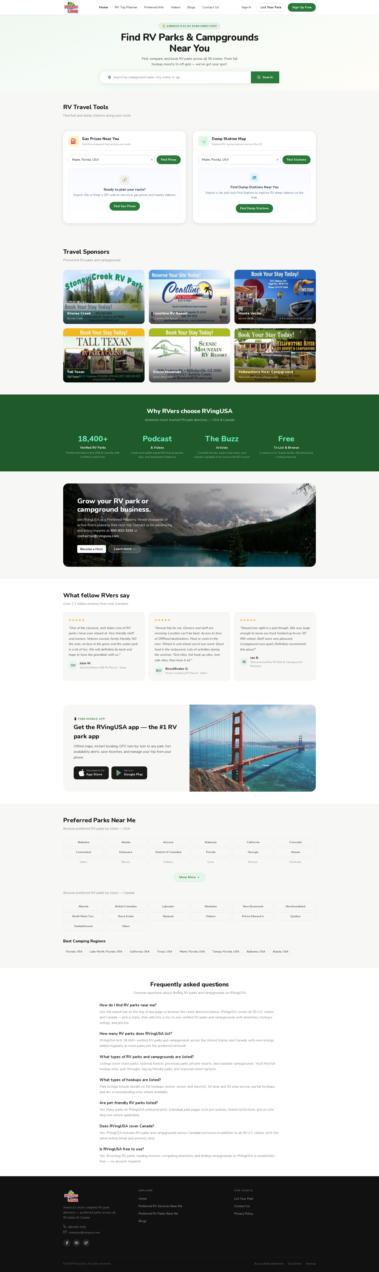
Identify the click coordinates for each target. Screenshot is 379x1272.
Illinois (126, 862)
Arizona (168, 842)
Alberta (83, 906)
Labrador (168, 906)
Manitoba (211, 906)
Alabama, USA (256, 952)
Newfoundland (295, 906)
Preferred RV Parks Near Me (158, 1214)
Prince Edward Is (253, 916)
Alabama (83, 842)
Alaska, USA (280, 952)
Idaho (83, 862)
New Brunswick (253, 906)
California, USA (139, 952)
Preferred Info (154, 7)
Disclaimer (294, 1263)
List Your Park (271, 7)
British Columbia (126, 906)
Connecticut (83, 852)
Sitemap (311, 1263)
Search (268, 77)
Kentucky (295, 862)
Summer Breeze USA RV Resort (98, 667)
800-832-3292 (77, 1227)
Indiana (168, 862)
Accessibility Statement (269, 1263)
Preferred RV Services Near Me (160, 1206)
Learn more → (125, 549)
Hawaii (295, 852)
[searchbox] (179, 77)
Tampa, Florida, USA (225, 952)
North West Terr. (83, 916)
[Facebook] (67, 1243)
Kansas (253, 862)
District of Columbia (168, 852)
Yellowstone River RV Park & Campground (276, 662)
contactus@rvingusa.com (84, 1232)
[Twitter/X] (86, 1243)
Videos (176, 7)
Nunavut (168, 916)
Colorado (295, 842)
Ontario (211, 916)
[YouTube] (76, 1243)
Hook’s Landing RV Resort (181, 673)
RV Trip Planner (126, 7)
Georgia (253, 852)
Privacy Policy (243, 1214)
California (253, 842)
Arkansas (211, 842)
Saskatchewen (83, 926)
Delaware (125, 852)
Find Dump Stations (254, 208)
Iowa (210, 862)
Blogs (191, 7)
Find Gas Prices (125, 206)
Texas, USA (164, 952)
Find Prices (168, 160)
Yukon (126, 926)
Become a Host (91, 549)
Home (103, 7)
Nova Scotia (126, 916)
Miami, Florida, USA (192, 952)
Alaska (126, 842)
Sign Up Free (301, 7)
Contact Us (210, 7)
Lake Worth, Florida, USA (106, 952)
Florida (210, 852)
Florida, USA (74, 952)
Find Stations (296, 160)
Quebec (295, 916)
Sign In (246, 7)
